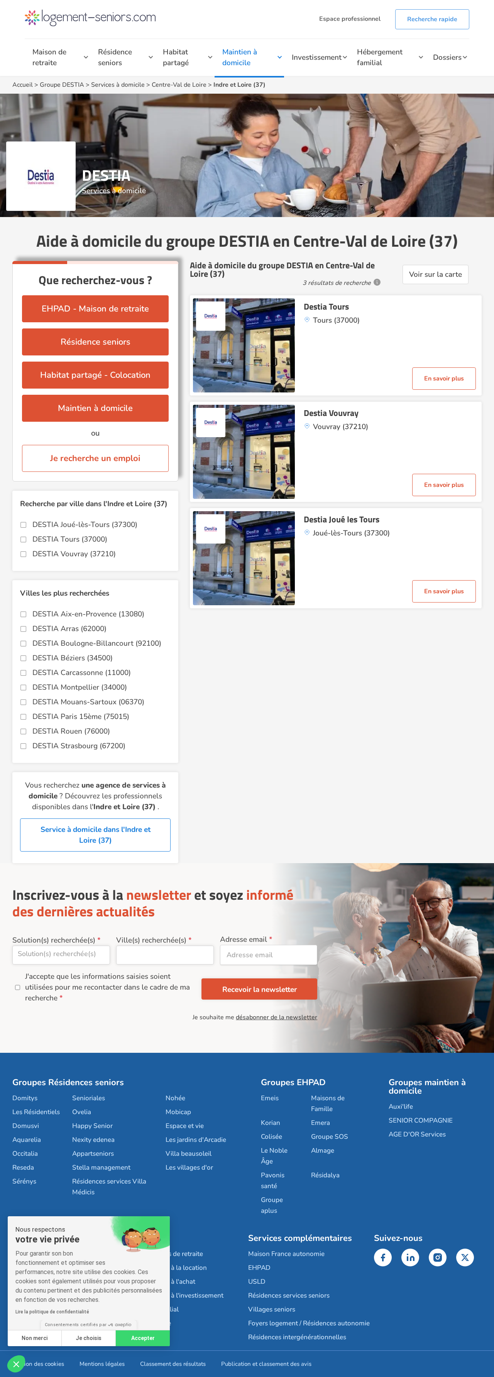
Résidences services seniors (289, 1295)
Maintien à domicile (239, 57)
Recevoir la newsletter (259, 990)
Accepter (143, 1338)
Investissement (317, 57)
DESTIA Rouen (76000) (71, 731)
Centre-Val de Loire (179, 85)
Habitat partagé (176, 57)
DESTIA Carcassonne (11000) (81, 673)
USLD (257, 1281)
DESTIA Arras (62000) (69, 629)
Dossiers (447, 57)
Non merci (34, 1338)
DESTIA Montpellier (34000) (79, 687)
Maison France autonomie (286, 1253)
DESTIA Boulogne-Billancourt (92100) (96, 643)
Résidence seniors (115, 57)
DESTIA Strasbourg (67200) (78, 746)
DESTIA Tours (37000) (69, 539)
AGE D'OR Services (417, 1134)
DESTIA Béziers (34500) (72, 658)
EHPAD (259, 1267)
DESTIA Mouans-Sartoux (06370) (88, 702)
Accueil (22, 85)
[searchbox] (61, 953)
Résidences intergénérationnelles (297, 1337)
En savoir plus (444, 378)
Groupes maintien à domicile (427, 1086)
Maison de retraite (49, 57)
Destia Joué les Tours (341, 519)
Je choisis (89, 1338)
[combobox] (61, 955)
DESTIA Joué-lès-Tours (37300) (84, 525)
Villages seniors (271, 1309)
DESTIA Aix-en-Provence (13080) (88, 614)
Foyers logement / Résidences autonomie (309, 1323)
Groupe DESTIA (62, 85)
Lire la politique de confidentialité (52, 1312)
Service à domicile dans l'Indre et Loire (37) (96, 835)
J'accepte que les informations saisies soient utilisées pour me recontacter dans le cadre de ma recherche (107, 987)
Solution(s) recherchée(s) (53, 940)
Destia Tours (326, 306)
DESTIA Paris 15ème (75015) (80, 717)
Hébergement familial (380, 57)
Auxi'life (401, 1106)
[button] (16, 1364)
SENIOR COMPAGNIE (421, 1120)
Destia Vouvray (331, 412)
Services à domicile (118, 85)
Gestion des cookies (38, 1364)
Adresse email (243, 939)
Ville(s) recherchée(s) (151, 940)
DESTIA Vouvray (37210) (74, 554)
